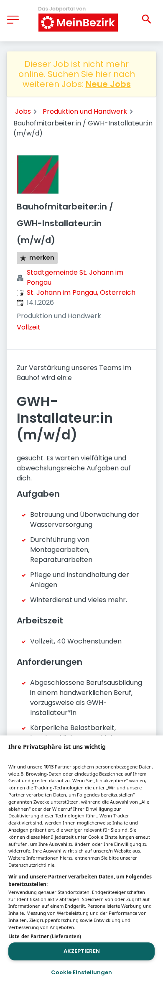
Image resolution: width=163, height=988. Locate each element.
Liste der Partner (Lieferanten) (44, 936)
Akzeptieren (82, 951)
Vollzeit (29, 327)
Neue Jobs (108, 84)
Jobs (23, 111)
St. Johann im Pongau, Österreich (81, 292)
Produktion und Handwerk (85, 111)
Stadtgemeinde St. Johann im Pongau (75, 277)
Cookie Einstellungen (81, 972)
